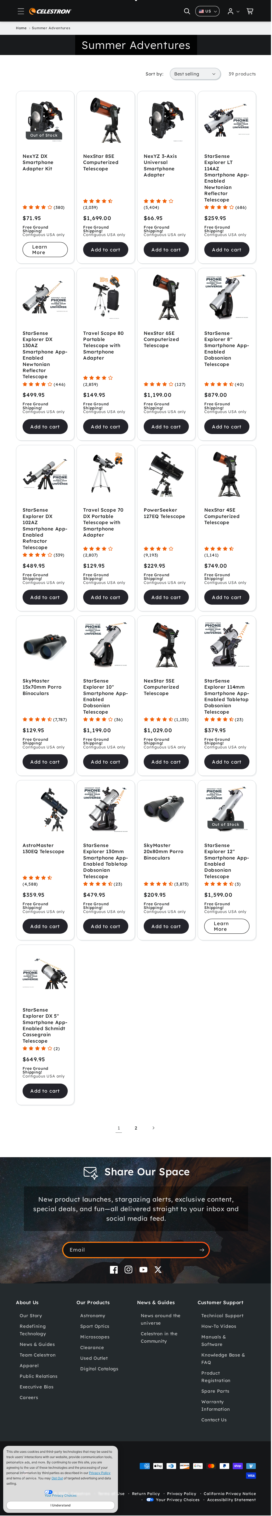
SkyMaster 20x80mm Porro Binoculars (162, 852)
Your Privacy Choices (174, 1512)
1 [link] (117, 1140)
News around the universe (159, 1331)
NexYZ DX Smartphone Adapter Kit (38, 161)
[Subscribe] (200, 1262)
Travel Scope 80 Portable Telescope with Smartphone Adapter (102, 343)
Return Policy (142, 1506)
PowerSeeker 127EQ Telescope (163, 510)
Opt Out (57, 1478)
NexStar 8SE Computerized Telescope (99, 161)
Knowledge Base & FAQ (220, 1371)
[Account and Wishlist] (230, 11)
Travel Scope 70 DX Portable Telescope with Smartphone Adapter (102, 519)
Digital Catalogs (98, 1381)
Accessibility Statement (227, 1512)
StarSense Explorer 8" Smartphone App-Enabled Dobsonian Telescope (218, 346)
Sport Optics (94, 1339)
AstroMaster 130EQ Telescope (44, 849)
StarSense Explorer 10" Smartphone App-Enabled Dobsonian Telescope (98, 692)
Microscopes (94, 1349)
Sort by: (150, 74)
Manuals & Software (210, 1353)
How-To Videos (215, 1339)
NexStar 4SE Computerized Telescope (219, 513)
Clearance (91, 1360)
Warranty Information (212, 1418)
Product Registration (213, 1389)
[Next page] (151, 1141)
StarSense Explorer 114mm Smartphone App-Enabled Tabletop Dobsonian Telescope (221, 695)
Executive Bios (36, 1399)
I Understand (60, 1505)
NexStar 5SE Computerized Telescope (159, 683)
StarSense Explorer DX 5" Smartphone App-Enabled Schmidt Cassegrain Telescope (41, 1034)
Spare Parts (212, 1403)
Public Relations (39, 1389)
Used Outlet (93, 1371)
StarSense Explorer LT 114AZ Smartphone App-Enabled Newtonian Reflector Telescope (218, 177)
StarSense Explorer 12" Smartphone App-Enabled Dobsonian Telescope (218, 862)
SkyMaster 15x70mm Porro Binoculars (42, 683)
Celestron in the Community (157, 1350)
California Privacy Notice (226, 1506)
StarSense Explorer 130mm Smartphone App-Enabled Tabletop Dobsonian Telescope (102, 865)
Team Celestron (38, 1367)
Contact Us (211, 1432)
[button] (21, 11)
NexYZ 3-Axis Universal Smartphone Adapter (158, 164)
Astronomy (91, 1328)
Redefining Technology (33, 1342)
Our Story (31, 1328)
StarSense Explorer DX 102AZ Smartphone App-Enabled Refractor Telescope (39, 525)
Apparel (29, 1378)
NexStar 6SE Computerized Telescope (159, 337)
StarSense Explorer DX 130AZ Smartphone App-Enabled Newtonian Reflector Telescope (39, 353)
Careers (29, 1410)
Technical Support (219, 1328)
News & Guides (37, 1357)
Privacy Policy (99, 1473)
